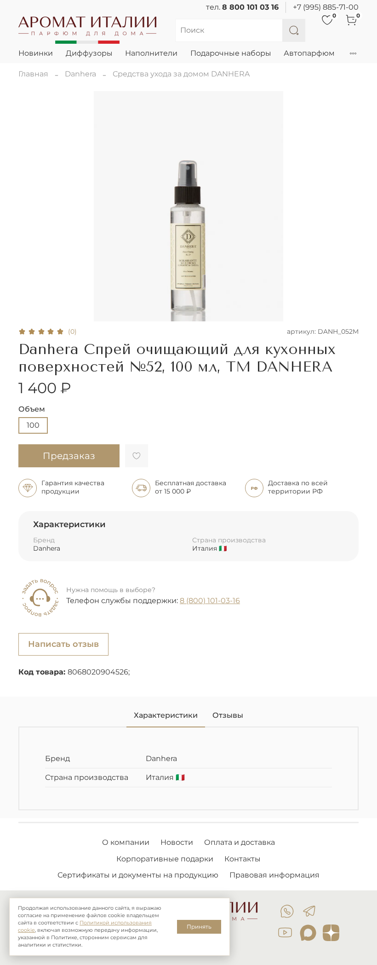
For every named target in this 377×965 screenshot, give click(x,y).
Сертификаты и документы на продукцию (137, 875)
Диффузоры (89, 53)
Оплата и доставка (239, 842)
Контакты (242, 859)
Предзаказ (69, 455)
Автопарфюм (309, 53)
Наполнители (151, 53)
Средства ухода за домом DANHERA (181, 74)
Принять (199, 926)
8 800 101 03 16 (250, 7)
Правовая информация (274, 875)
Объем (31, 409)
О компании (125, 842)
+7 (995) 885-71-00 (326, 7)
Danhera (80, 74)
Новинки (35, 53)
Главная (33, 74)
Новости (176, 842)
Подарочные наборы (230, 53)
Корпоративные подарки (164, 859)
